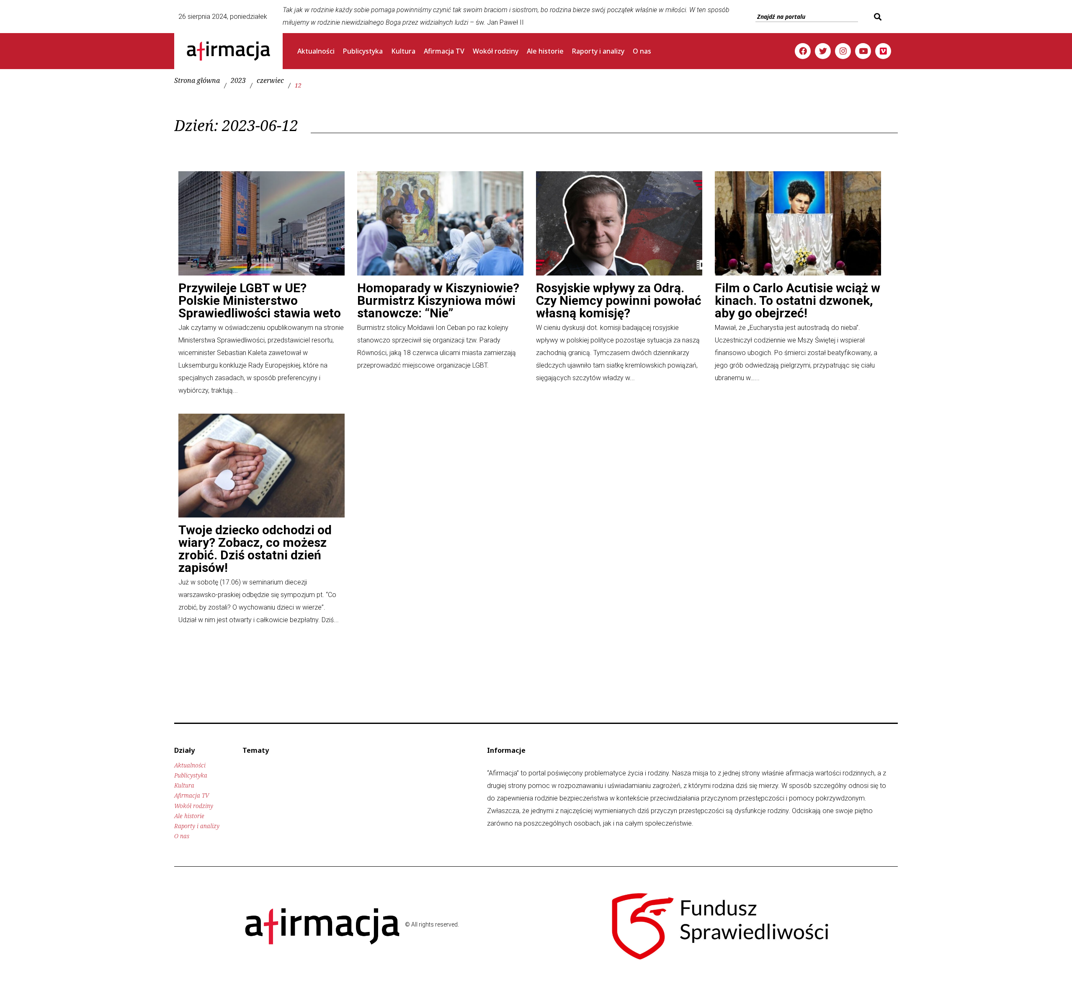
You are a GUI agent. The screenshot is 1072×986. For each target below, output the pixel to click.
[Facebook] (803, 51)
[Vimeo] (883, 51)
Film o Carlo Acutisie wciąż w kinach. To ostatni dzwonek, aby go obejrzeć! (797, 300)
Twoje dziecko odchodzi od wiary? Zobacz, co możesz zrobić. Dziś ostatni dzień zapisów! (255, 549)
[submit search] (876, 16)
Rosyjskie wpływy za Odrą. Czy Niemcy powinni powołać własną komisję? (618, 300)
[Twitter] (823, 51)
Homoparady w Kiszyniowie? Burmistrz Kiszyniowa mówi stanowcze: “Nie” (438, 300)
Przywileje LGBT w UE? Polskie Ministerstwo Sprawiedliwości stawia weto (259, 300)
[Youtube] (863, 51)
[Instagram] (843, 51)
